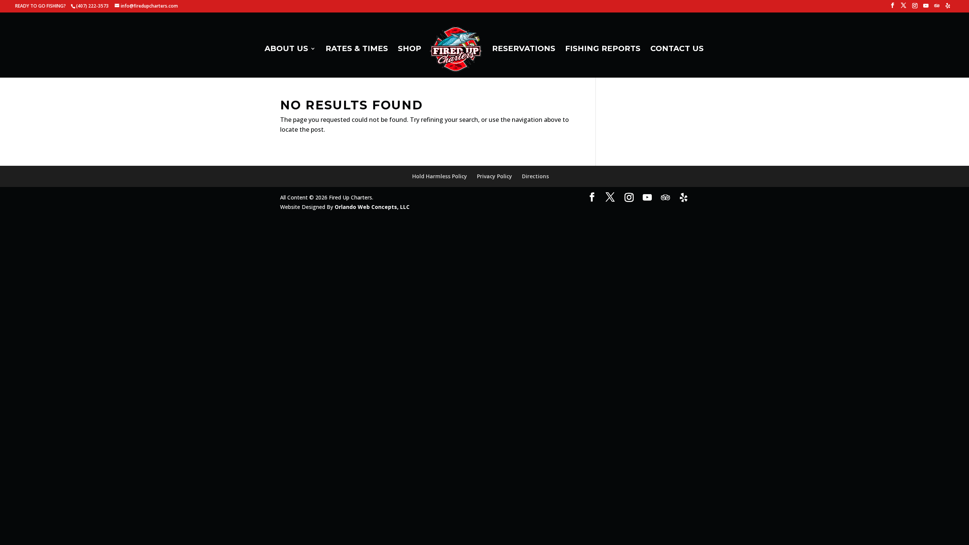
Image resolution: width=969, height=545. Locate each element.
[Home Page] (456, 51)
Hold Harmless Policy (439, 176)
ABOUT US (286, 49)
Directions (535, 176)
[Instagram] (915, 7)
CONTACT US (677, 49)
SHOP (409, 49)
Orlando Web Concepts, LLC (372, 206)
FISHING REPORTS (602, 49)
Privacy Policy (494, 176)
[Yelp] (948, 7)
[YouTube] (926, 7)
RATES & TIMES (357, 49)
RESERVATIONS (523, 49)
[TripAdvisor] (937, 7)
